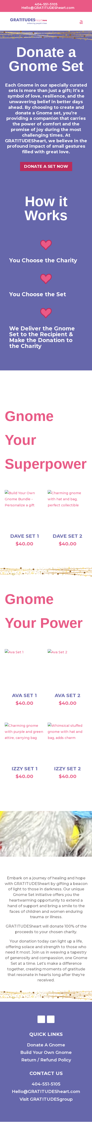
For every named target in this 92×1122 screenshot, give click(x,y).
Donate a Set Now (46, 166)
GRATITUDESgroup (51, 1099)
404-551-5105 (46, 1084)
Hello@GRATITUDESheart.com (46, 1091)
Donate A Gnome (46, 1045)
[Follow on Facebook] (41, 1019)
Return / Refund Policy (46, 1060)
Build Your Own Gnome (46, 1052)
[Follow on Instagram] (50, 1019)
